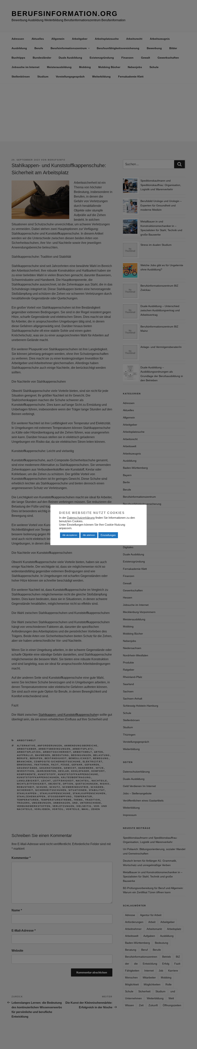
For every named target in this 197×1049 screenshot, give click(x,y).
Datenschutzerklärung (81, 517)
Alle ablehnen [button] (89, 535)
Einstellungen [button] (108, 535)
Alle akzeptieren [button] (69, 535)
